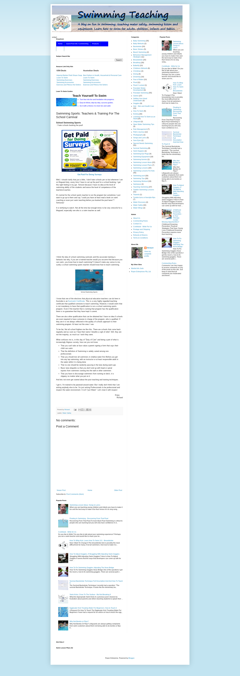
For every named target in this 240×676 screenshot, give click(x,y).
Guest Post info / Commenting (77, 44)
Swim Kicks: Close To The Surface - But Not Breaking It (90, 595)
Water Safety (66, 413)
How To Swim (138, 111)
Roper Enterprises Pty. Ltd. (141, 272)
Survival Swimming (140, 148)
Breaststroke (138, 60)
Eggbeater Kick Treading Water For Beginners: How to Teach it (93, 608)
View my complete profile (147, 253)
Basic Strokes (138, 49)
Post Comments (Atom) (75, 494)
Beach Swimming (139, 52)
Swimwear (137, 184)
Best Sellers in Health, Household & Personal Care (102, 75)
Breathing (137, 63)
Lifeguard (136, 122)
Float (135, 82)
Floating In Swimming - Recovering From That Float (89, 518)
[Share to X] (84, 409)
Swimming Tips (139, 178)
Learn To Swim (62, 78)
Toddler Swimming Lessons (143, 190)
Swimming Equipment (141, 157)
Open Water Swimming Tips (143, 124)
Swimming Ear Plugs (141, 154)
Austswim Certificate (76, 301)
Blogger (131, 658)
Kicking (136, 114)
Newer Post (61, 490)
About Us (136, 218)
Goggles (136, 103)
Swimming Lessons (140, 168)
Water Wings (138, 208)
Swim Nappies (138, 151)
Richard (150, 248)
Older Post (118, 490)
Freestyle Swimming (140, 93)
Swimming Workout (140, 181)
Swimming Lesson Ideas (142, 162)
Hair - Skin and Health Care (143, 106)
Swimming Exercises (64, 80)
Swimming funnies (140, 159)
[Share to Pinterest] (90, 409)
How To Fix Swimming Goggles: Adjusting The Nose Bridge (92, 568)
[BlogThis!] (82, 409)
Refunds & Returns (140, 235)
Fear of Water (138, 79)
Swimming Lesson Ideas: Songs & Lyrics (85, 505)
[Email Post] (75, 409)
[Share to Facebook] (87, 409)
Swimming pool (139, 176)
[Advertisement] (89, 233)
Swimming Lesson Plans (142, 165)
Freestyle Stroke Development (139, 89)
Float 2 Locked (138, 85)
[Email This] (79, 409)
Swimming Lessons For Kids (144, 171)
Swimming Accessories (65, 82)
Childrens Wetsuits (140, 68)
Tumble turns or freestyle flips (144, 197)
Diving (135, 74)
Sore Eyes (137, 140)
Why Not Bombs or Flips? (79, 621)
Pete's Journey (138, 132)
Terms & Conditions (140, 238)
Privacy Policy (138, 232)
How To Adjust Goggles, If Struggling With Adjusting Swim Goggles (94, 554)
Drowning (137, 77)
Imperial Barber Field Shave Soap (69, 75)
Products (95, 44)
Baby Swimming (139, 41)
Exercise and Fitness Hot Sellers (69, 85)
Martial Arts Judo (137, 268)
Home (60, 44)
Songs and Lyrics (139, 138)
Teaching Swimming (140, 187)
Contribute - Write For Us (142, 227)
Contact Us (137, 224)
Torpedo (136, 195)
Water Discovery (139, 202)
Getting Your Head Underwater (140, 99)
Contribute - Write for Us (67, 532)
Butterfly (136, 65)
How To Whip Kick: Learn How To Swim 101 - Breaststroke (91, 541)
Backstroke (137, 46)
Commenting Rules (140, 221)
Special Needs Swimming (143, 143)
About (60, 49)
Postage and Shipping (141, 229)
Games (136, 96)
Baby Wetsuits (138, 44)
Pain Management (140, 129)
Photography (138, 135)
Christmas (137, 71)
